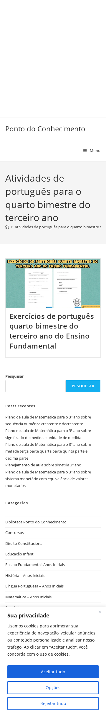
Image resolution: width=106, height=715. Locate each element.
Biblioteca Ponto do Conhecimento (36, 522)
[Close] (99, 611)
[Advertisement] (53, 53)
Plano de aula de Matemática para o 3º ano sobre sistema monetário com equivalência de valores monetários (48, 478)
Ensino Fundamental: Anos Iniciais (35, 564)
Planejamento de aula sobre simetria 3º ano (43, 465)
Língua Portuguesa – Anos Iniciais (34, 586)
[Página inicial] (7, 227)
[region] (53, 661)
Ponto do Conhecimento (45, 128)
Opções (53, 687)
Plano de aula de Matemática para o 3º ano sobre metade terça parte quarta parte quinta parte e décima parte (48, 451)
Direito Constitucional (24, 543)
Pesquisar (14, 376)
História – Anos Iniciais (24, 575)
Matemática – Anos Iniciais (28, 597)
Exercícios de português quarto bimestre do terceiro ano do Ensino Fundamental (51, 331)
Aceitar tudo (53, 671)
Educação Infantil (20, 554)
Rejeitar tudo (53, 703)
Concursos (14, 532)
